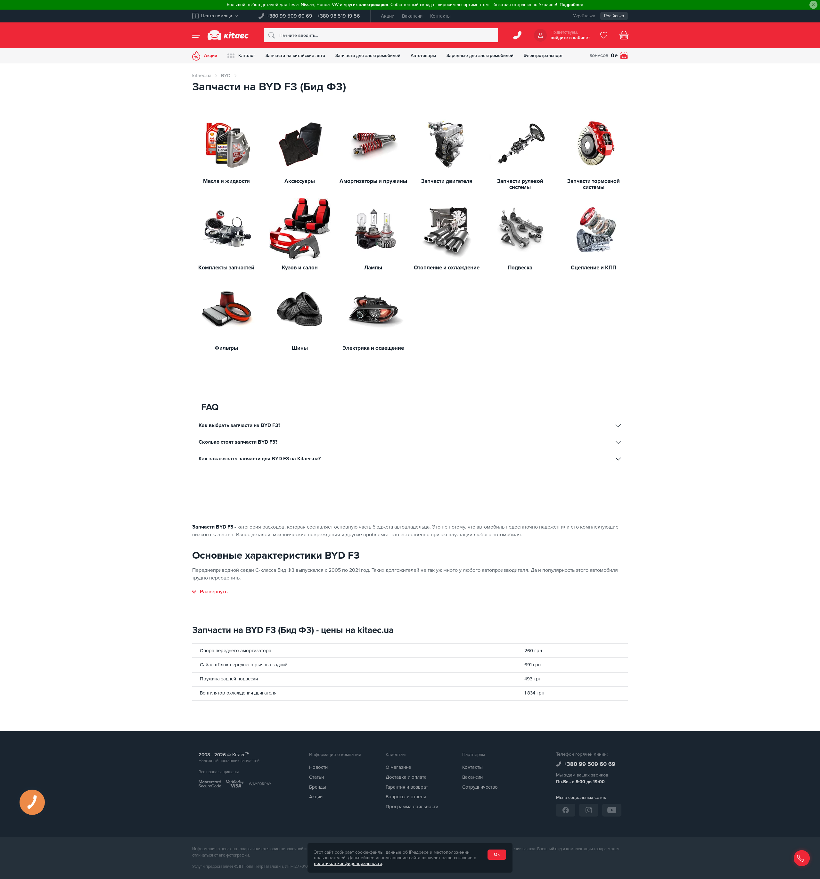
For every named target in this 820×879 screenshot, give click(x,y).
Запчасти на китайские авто (295, 55)
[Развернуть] (210, 591)
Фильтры (226, 348)
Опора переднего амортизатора (235, 650)
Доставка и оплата (406, 777)
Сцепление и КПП (593, 268)
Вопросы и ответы (406, 797)
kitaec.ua (201, 75)
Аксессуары (299, 181)
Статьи (316, 777)
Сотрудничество (480, 787)
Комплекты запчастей (226, 268)
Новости (318, 767)
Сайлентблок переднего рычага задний (243, 665)
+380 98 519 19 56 (338, 16)
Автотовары (423, 55)
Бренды (317, 787)
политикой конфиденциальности (348, 863)
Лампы (373, 268)
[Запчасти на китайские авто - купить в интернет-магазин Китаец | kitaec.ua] (228, 35)
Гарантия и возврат (407, 787)
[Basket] (624, 35)
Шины (300, 348)
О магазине (398, 767)
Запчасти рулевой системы (520, 184)
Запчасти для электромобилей (367, 55)
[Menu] (196, 35)
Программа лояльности (412, 806)
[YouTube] (611, 810)
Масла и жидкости (226, 181)
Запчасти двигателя (446, 181)
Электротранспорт (543, 55)
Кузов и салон (300, 268)
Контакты (440, 16)
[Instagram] (588, 810)
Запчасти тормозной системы (593, 184)
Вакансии (412, 16)
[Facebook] (565, 810)
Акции (387, 16)
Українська (584, 16)
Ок (497, 854)
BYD (226, 75)
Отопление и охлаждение (447, 268)
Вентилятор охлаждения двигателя (238, 693)
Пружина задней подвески (229, 679)
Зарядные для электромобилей (480, 55)
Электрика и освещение (373, 348)
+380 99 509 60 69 (289, 16)
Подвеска (520, 268)
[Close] (813, 5)
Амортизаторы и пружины (373, 181)
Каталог (246, 55)
